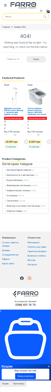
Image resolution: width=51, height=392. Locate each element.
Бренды (6, 250)
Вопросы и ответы (37, 255)
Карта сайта (8, 263)
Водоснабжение (15, 180)
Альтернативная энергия (19, 170)
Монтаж (31, 260)
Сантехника (12, 200)
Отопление (12, 195)
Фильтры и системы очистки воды (23, 206)
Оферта (6, 259)
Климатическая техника (18, 190)
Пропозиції (18, 383)
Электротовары (14, 211)
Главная (6, 27)
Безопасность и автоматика (20, 175)
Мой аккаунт (34, 242)
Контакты (32, 264)
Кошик (5, 383)
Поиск (45, 16)
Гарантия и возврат (37, 251)
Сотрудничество (10, 254)
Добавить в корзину (24, 141)
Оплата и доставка (37, 247)
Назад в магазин (25, 376)
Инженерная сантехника (19, 185)
